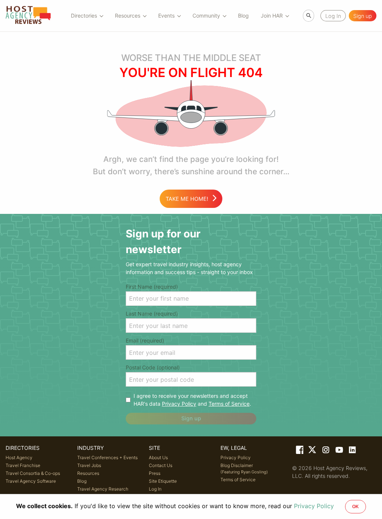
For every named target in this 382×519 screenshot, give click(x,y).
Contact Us (160, 465)
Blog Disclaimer (244, 469)
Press (154, 473)
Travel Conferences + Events (107, 457)
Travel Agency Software (31, 481)
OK (355, 506)
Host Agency (19, 457)
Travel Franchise (23, 465)
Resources (88, 473)
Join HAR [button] (272, 15)
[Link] (299, 451)
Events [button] (166, 15)
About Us (158, 457)
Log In (155, 489)
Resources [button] (127, 15)
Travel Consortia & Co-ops (33, 473)
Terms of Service (229, 403)
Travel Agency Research (102, 489)
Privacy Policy (179, 403)
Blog (243, 15)
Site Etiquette (163, 481)
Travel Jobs (89, 465)
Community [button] (206, 15)
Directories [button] (84, 15)
